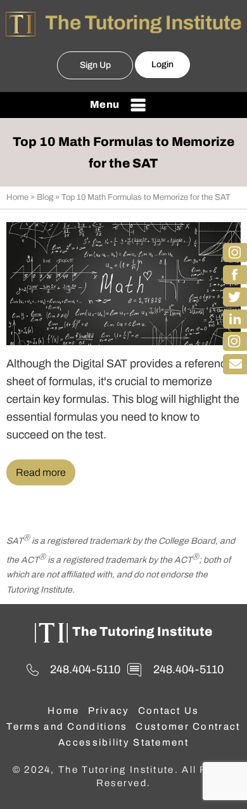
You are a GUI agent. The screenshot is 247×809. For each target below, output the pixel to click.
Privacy (109, 711)
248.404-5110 (85, 669)
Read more (41, 472)
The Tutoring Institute (142, 631)
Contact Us (169, 711)
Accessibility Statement (123, 742)
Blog (45, 197)
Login (162, 64)
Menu (105, 104)
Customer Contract (188, 726)
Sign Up (95, 65)
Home (17, 197)
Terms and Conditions (66, 726)
